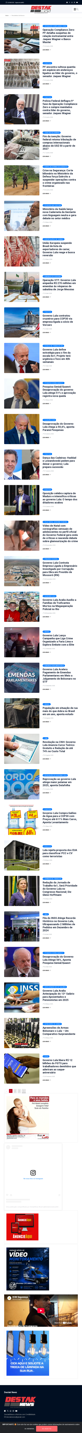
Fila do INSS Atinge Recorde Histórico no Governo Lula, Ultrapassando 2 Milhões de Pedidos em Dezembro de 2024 (59, 924)
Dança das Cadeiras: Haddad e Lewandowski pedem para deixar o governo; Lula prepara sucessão (59, 462)
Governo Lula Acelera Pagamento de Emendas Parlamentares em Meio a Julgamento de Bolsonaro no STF (59, 675)
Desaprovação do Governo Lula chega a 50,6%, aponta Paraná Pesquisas (58, 427)
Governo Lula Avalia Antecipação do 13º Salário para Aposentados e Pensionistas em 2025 (58, 995)
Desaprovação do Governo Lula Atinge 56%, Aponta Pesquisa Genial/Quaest (58, 959)
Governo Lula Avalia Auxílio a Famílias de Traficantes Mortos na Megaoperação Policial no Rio (59, 604)
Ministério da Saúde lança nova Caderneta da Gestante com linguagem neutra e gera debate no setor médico (59, 214)
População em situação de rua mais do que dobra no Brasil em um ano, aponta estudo (60, 711)
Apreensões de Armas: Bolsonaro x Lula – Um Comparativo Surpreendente (59, 1031)
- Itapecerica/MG (19, 2)
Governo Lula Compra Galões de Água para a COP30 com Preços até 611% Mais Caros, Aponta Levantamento (60, 818)
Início (7, 15)
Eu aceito (46, 1429)
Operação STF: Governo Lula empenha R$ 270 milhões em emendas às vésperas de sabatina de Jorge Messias (59, 285)
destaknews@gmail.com (15, 1417)
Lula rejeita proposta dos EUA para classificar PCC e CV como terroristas (60, 853)
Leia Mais (46, 50)
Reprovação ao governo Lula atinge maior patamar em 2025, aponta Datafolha (59, 782)
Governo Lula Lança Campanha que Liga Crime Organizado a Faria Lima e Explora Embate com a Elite (58, 640)
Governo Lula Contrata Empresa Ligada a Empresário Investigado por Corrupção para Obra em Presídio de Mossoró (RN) (60, 569)
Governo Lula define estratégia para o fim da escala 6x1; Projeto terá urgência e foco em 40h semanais (56, 355)
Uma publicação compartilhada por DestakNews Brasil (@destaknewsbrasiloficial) (33, 1207)
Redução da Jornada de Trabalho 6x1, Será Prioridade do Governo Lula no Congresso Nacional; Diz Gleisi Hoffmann (60, 888)
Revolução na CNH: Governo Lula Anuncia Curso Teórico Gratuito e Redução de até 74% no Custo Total (59, 747)
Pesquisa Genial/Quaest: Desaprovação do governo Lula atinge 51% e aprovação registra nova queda (59, 391)
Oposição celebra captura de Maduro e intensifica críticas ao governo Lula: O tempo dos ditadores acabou (60, 498)
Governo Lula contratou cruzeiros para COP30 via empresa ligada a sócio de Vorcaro (58, 320)
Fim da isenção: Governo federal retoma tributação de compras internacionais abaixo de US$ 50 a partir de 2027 (59, 142)
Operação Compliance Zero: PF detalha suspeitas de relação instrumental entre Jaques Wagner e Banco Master (59, 36)
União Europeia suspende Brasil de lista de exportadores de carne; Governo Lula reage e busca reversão (59, 249)
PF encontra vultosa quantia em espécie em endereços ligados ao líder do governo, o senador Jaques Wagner (60, 71)
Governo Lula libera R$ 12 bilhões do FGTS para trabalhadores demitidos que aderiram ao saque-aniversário (59, 1066)
